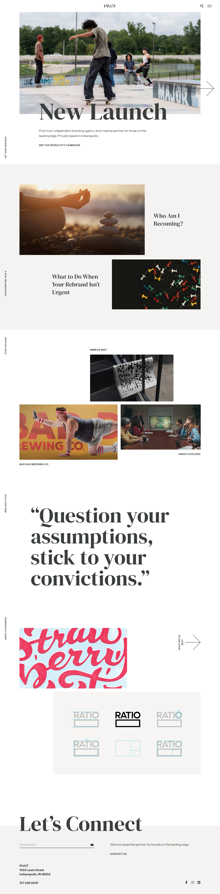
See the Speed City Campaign (59, 145)
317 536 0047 (28, 883)
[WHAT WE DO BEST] (193, 642)
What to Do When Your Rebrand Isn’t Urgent (76, 284)
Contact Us (118, 854)
